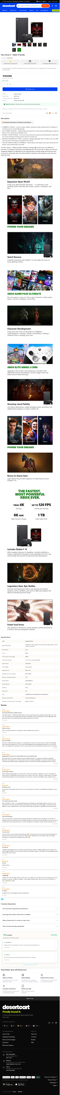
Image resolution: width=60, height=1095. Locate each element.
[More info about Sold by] (22, 94)
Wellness (4, 10)
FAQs (55, 1085)
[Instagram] (49, 1022)
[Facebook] (56, 1022)
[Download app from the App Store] (19, 1084)
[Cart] (56, 5)
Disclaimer (54, 1083)
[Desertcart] (8, 6)
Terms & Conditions (51, 1077)
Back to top (30, 998)
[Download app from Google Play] (7, 1084)
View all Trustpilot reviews (30, 964)
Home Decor (13, 10)
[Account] (52, 5)
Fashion (31, 10)
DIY (37, 10)
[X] (52, 1022)
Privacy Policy (53, 1080)
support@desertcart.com (13, 1064)
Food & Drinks (23, 10)
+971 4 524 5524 (10, 1070)
